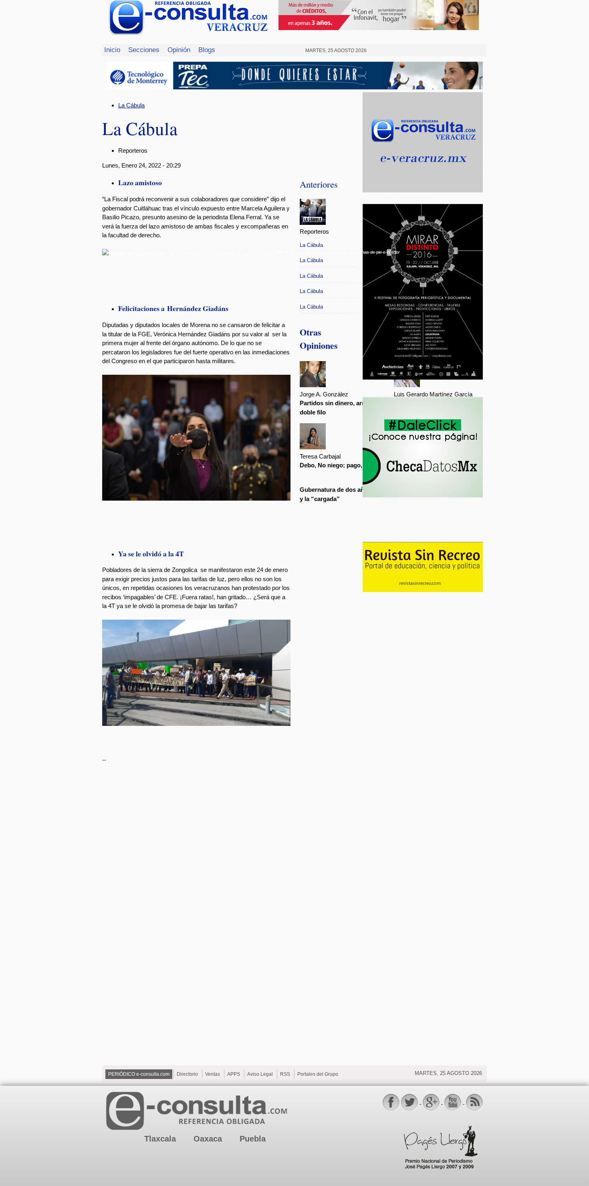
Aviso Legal (260, 1074)
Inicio (112, 50)
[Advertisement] (423, 724)
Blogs (206, 50)
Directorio (187, 1074)
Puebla (253, 1138)
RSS (285, 1074)
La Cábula (131, 105)
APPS (233, 1074)
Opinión (178, 50)
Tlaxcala (160, 1138)
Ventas (212, 1074)
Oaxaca (208, 1138)
